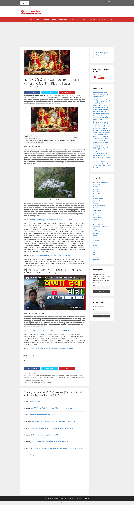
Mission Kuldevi (35, 401)
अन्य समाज (96, 222)
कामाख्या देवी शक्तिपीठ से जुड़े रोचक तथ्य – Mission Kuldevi (45, 415)
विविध (35, 374)
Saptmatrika (97, 210)
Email (94, 285)
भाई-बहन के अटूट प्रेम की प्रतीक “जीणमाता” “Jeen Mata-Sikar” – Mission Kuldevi (52, 428)
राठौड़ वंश (95, 250)
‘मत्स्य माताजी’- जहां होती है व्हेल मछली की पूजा (34, 380)
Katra (79, 375)
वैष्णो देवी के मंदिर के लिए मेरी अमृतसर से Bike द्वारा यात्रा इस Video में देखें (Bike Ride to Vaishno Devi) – (51, 140)
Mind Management (99, 205)
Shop (108, 1)
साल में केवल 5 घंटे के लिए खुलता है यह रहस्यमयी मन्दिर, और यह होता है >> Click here (51, 220)
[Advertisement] (67, 34)
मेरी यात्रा (95, 245)
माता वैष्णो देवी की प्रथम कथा (34, 138)
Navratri (95, 208)
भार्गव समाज (96, 240)
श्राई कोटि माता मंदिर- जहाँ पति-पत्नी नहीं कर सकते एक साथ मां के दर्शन (39, 382)
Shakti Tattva (97, 212)
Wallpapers (96, 219)
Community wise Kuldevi (101, 182)
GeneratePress (85, 498)
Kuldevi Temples (29, 374)
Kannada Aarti (97, 191)
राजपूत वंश (95, 247)
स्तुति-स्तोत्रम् (96, 259)
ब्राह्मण (95, 236)
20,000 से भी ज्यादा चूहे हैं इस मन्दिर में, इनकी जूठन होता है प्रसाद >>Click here (50, 255)
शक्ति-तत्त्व (54, 19)
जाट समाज (96, 233)
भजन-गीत (95, 238)
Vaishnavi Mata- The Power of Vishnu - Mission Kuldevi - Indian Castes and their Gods (57, 448)
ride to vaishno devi (34, 377)
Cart (113, 1)
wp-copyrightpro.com (73, 502)
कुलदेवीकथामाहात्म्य (63, 19)
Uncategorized (98, 215)
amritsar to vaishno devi (58, 375)
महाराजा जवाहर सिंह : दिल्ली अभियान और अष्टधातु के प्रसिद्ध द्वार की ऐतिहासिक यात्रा (101, 95)
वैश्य (94, 255)
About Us (30, 19)
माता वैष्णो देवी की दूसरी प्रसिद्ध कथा (35, 142)
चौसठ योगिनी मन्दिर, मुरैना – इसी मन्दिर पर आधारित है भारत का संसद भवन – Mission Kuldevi (53, 421)
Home (23, 19)
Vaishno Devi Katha (75, 377)
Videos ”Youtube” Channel (97, 19)
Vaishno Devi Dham (64, 377)
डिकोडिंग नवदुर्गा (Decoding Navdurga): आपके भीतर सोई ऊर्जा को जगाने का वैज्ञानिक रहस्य (101, 124)
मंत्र (94, 243)
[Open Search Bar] (111, 19)
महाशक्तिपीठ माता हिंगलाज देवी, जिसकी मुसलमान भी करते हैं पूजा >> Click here (49, 330)
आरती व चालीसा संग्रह (98, 224)
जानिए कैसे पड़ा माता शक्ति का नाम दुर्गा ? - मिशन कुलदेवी (44, 435)
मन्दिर (38, 19)
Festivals (96, 189)
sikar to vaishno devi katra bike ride (49, 377)
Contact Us (84, 19)
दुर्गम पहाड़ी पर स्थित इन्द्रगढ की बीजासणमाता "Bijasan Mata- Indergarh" (49, 441)
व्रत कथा (95, 257)
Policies (74, 19)
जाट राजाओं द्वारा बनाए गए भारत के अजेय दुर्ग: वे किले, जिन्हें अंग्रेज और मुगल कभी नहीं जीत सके (101, 101)
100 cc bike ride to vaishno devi (33, 375)
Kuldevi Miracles (98, 194)
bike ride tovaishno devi (71, 375)
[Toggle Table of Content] (74, 136)
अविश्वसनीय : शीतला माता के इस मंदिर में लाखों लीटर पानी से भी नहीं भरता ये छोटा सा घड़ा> (51, 348)
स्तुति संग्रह (46, 19)
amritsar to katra (46, 375)
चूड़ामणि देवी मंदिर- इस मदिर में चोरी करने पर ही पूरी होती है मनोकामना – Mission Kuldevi (52, 408)
